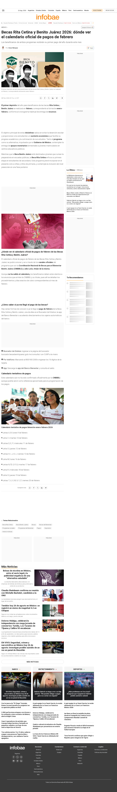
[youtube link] (13, 760)
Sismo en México (76, 23)
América (38, 749)
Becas (34, 525)
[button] (3, 10)
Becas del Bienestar (45, 525)
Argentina (31, 10)
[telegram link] (17, 760)
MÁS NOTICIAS (33, 662)
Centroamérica (78, 10)
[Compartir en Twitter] (48, 98)
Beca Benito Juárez (22, 525)
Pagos (39, 528)
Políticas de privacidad (101, 752)
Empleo (59, 752)
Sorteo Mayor (38, 23)
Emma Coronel (18, 23)
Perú (70, 10)
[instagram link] (21, 757)
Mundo (86, 10)
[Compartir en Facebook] (44, 98)
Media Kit (80, 763)
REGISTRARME (97, 10)
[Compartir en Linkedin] (52, 98)
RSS (38, 774)
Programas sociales (9, 528)
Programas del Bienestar (25, 528)
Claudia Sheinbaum (58, 23)
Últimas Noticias (38, 772)
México (64, 10)
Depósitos (48, 528)
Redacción (59, 749)
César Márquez (13, 48)
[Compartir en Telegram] (56, 98)
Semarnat (26, 23)
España (58, 10)
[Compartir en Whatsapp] (40, 98)
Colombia (51, 10)
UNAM (31, 23)
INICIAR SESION (110, 10)
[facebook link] (13, 757)
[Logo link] (47, 16)
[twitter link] (17, 757)
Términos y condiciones (100, 749)
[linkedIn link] (21, 760)
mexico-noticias (7, 531)
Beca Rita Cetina (8, 525)
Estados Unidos (41, 10)
